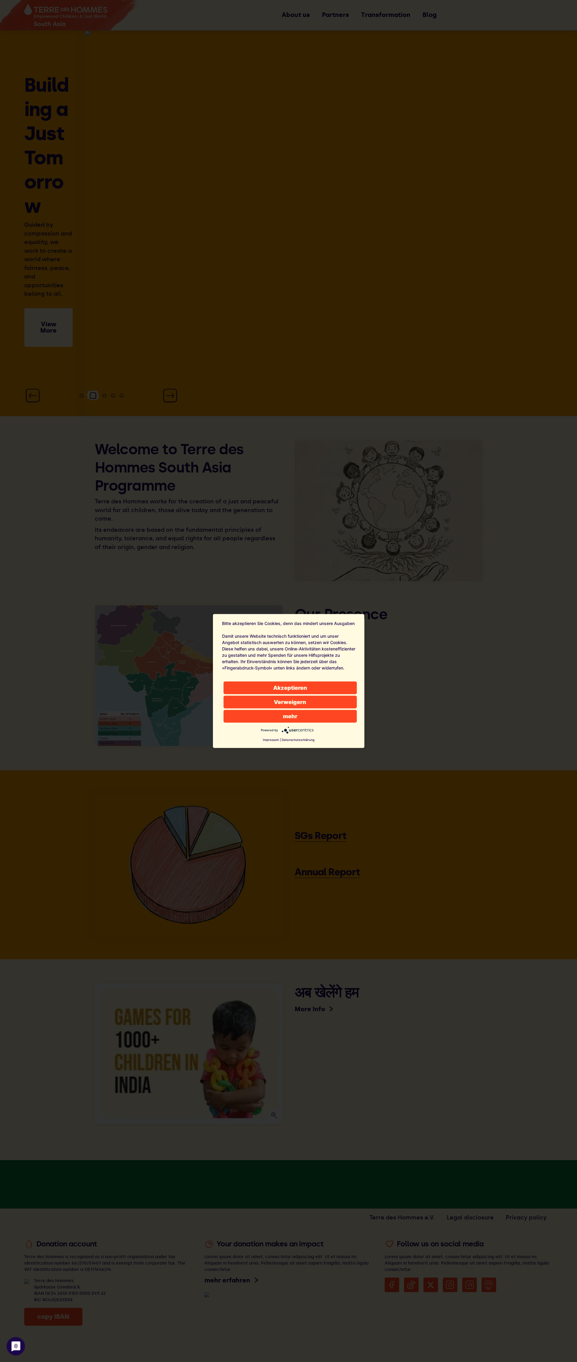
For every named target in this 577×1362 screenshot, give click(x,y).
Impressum (271, 740)
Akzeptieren (290, 688)
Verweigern (290, 702)
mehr (290, 716)
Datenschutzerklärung (298, 740)
